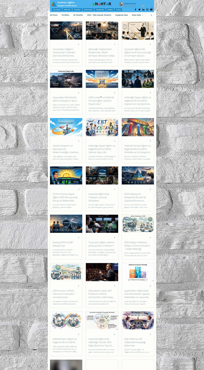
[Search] (152, 8)
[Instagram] (147, 9)
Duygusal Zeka (121, 15)
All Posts (53, 15)
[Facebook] (135, 9)
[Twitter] (139, 9)
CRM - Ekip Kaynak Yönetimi (99, 15)
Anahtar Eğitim (66, 2)
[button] (151, 15)
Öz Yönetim (78, 15)
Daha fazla (136, 15)
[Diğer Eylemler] (79, 44)
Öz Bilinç (65, 15)
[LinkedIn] (143, 9)
